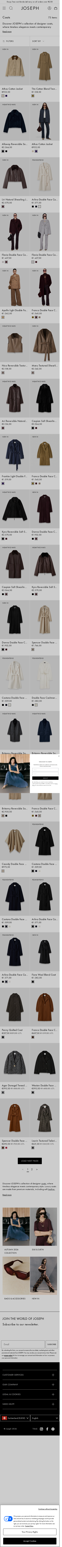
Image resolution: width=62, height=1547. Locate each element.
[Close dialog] (59, 756)
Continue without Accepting (47, 1509)
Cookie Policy (29, 1526)
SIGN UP (45, 778)
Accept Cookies (29, 1541)
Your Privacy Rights (30, 1532)
